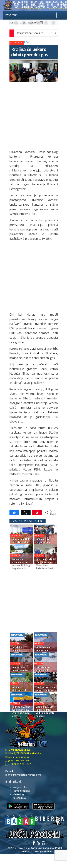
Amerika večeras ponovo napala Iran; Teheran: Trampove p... (45, 691)
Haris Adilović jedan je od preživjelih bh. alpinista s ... (43, 672)
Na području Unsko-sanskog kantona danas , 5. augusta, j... (21, 672)
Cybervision (45, 851)
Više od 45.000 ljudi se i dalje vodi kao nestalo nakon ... (45, 711)
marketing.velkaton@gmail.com (23, 774)
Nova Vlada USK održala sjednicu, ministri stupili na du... (21, 544)
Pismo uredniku (21, 790)
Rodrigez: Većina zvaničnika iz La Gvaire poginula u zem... (21, 711)
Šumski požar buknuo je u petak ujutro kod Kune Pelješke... (45, 652)
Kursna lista (19, 797)
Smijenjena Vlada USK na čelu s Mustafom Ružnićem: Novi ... (45, 564)
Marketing (18, 794)
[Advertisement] (33, 115)
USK (26, 42)
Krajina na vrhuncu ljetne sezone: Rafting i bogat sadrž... (21, 564)
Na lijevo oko (20, 787)
